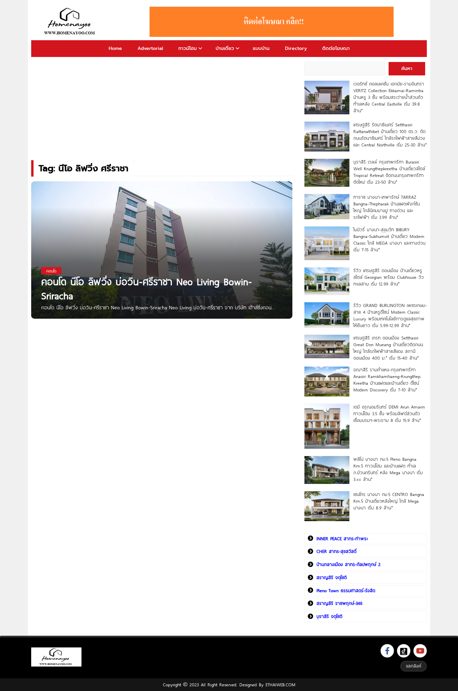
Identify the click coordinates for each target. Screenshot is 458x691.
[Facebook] (387, 650)
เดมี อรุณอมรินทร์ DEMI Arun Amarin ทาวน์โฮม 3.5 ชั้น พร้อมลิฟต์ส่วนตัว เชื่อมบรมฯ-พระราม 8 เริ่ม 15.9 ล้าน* (389, 413)
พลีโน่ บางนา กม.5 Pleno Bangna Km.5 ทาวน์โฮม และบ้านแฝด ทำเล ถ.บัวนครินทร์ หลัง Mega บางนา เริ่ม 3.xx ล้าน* (388, 469)
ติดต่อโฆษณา (336, 48)
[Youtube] (420, 650)
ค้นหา (406, 68)
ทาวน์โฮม (187, 48)
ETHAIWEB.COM (280, 684)
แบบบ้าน (261, 48)
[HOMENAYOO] (70, 22)
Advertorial (150, 48)
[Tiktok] (403, 650)
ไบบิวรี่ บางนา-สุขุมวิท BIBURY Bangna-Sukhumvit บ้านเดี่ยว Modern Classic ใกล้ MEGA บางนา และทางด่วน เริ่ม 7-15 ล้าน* (389, 239)
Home (115, 48)
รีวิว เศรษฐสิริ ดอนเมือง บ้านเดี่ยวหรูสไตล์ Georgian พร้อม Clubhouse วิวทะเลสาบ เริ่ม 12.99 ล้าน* (388, 277)
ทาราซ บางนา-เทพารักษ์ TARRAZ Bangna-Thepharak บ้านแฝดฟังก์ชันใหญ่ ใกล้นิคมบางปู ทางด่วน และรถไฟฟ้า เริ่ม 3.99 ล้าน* (386, 207)
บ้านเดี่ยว (225, 48)
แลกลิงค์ (413, 666)
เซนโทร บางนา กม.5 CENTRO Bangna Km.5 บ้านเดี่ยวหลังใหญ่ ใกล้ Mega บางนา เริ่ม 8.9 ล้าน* (388, 501)
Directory (296, 48)
